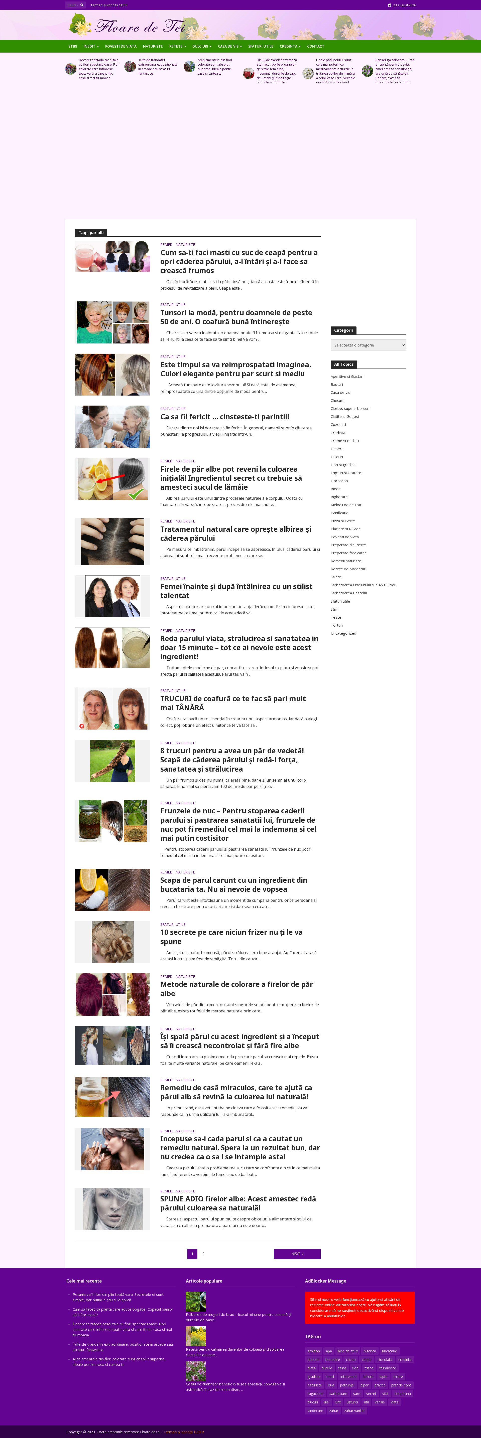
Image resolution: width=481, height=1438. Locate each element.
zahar (333, 1410)
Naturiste (153, 46)
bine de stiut (348, 1351)
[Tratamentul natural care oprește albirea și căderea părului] (112, 541)
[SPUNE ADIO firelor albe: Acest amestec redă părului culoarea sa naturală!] (113, 1208)
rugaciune (315, 1393)
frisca (369, 1368)
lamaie (368, 1376)
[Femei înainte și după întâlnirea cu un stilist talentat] (112, 596)
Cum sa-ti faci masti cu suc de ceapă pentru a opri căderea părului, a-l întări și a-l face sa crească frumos (239, 261)
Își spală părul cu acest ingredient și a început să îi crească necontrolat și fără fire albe (239, 1041)
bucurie (313, 1359)
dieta (312, 1368)
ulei (326, 1402)
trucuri (313, 1402)
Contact (315, 46)
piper (364, 1385)
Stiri (72, 46)
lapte (384, 1376)
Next (295, 1253)
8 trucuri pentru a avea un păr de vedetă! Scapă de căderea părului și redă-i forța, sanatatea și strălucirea (232, 759)
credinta (404, 1359)
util (366, 1402)
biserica (370, 1351)
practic (380, 1385)
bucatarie (389, 1351)
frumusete (387, 1368)
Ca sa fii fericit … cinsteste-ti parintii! (224, 416)
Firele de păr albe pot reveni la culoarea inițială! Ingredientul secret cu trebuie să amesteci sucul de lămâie (231, 477)
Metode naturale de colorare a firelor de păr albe (236, 989)
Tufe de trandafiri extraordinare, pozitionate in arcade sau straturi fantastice (98, 67)
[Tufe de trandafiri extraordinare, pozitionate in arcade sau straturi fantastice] (70, 66)
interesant (348, 1376)
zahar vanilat (354, 1410)
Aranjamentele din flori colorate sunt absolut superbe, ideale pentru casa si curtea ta (155, 67)
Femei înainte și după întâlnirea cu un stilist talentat (236, 591)
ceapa (367, 1359)
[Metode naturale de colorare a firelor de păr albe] (112, 994)
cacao (351, 1359)
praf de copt (401, 1385)
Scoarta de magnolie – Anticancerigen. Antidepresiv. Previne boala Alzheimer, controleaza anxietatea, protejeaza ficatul (393, 71)
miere (398, 1376)
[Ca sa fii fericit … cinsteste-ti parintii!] (112, 426)
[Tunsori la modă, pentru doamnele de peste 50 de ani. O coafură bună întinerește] (112, 322)
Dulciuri (200, 46)
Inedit (89, 46)
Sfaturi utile (260, 46)
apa (329, 1351)
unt (338, 1402)
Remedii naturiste (177, 245)
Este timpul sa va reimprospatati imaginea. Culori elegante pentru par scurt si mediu (235, 369)
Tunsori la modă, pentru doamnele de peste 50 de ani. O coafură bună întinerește (236, 317)
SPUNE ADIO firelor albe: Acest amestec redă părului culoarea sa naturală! (238, 1203)
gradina (314, 1376)
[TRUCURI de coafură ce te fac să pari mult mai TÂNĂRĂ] (113, 708)
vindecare (315, 1410)
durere (327, 1368)
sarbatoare (338, 1393)
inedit (330, 1376)
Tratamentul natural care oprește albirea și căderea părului (235, 533)
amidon (314, 1351)
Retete (176, 46)
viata (395, 1402)
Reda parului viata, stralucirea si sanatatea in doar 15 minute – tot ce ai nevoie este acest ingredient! (239, 647)
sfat (385, 1393)
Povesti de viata (121, 46)
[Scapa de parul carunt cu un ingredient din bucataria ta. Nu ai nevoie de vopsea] (112, 889)
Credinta (288, 46)
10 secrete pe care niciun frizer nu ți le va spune (231, 937)
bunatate (332, 1359)
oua (331, 1385)
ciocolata (385, 1359)
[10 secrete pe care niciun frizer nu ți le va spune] (113, 942)
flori (355, 1368)
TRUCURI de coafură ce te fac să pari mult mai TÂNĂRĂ (233, 703)
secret (371, 1393)
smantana (403, 1393)
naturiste (315, 1385)
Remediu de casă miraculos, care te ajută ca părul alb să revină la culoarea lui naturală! (236, 1092)
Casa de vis (228, 46)
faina (342, 1368)
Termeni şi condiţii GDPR (109, 5)
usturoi (352, 1402)
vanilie (380, 1402)
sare (356, 1393)
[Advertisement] (240, 153)
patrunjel (347, 1385)
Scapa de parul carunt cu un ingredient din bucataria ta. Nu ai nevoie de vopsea (233, 884)
